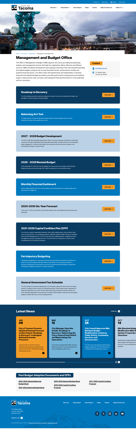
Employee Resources (53, 422)
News (99, 402)
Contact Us (96, 2)
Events (107, 402)
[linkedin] (116, 413)
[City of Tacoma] (22, 8)
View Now (107, 95)
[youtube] (122, 413)
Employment (105, 2)
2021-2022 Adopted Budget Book (31, 388)
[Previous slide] (116, 362)
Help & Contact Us (119, 402)
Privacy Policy (32, 422)
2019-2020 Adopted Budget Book (67, 381)
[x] (103, 413)
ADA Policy (38, 422)
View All (114, 311)
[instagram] (110, 413)
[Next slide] (119, 362)
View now (107, 165)
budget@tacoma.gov (101, 68)
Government (77, 402)
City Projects (89, 402)
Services (66, 402)
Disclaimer (44, 422)
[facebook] (97, 413)
